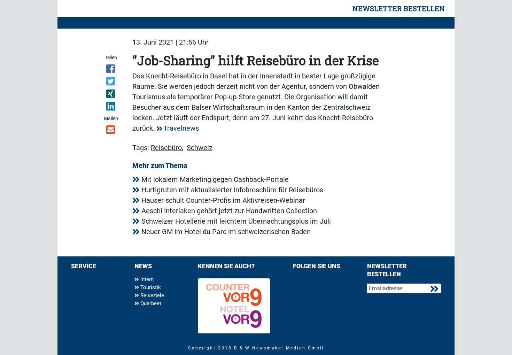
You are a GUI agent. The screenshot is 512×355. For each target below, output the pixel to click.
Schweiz (199, 148)
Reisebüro (166, 148)
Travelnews (181, 128)
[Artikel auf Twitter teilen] (111, 82)
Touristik (150, 287)
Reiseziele (151, 295)
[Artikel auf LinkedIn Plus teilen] (111, 107)
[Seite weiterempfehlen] (111, 131)
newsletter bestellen (398, 8)
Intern (146, 279)
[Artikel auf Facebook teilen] (111, 70)
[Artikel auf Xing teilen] (111, 95)
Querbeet (150, 303)
